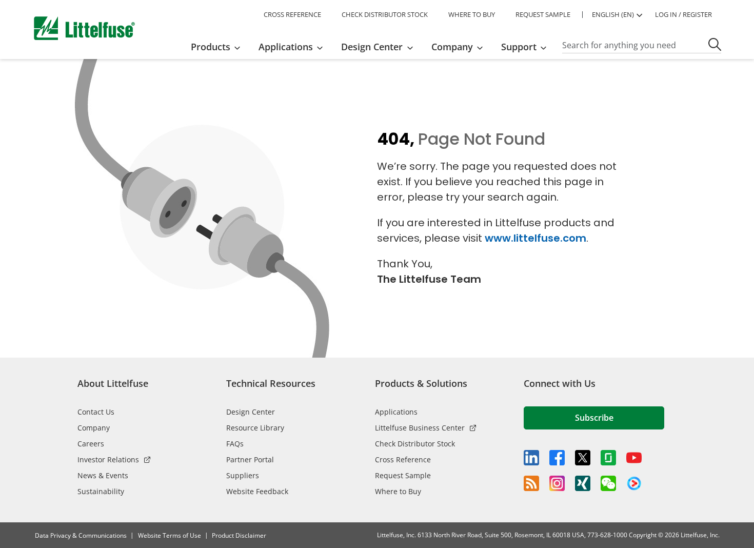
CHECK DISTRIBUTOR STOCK (385, 14)
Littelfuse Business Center (420, 428)
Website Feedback (257, 491)
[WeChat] (608, 483)
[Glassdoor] (608, 457)
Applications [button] (286, 47)
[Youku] (634, 484)
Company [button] (452, 47)
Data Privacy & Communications (81, 535)
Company (93, 428)
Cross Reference (403, 459)
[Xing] (582, 483)
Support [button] (519, 47)
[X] (582, 457)
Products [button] (210, 47)
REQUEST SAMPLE (542, 14)
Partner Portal (250, 459)
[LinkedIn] (531, 457)
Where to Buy (398, 491)
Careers (90, 443)
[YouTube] (634, 457)
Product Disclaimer (239, 535)
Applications (396, 412)
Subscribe (594, 417)
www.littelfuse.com (535, 238)
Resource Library (255, 428)
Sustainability (100, 491)
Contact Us (95, 412)
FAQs (235, 443)
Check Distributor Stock (415, 443)
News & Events (102, 475)
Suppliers (242, 475)
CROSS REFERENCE (292, 14)
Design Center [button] (372, 47)
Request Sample (403, 475)
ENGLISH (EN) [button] (613, 14)
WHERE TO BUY (471, 14)
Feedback (742, 277)
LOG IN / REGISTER (683, 14)
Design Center (250, 412)
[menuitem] (218, 46)
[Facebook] (557, 457)
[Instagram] (557, 483)
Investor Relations (108, 459)
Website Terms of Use (169, 535)
